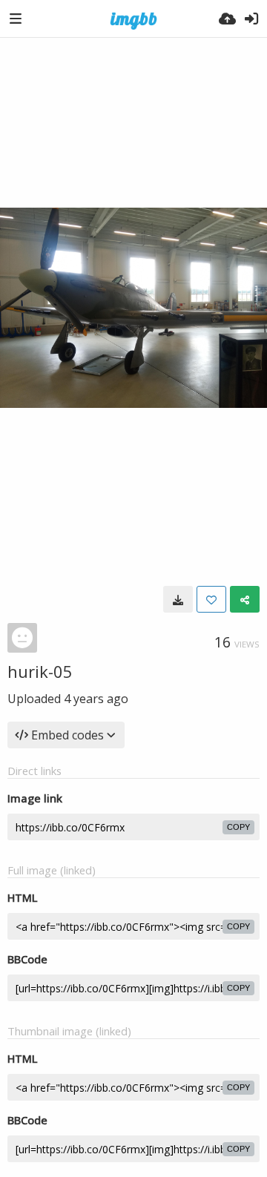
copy (238, 826)
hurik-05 (40, 671)
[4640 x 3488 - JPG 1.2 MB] (178, 599)
